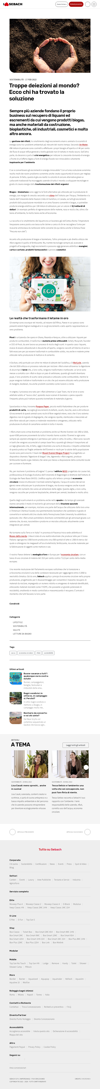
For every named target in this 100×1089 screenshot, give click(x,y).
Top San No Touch (18, 963)
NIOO (64, 471)
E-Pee (12, 919)
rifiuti (38, 653)
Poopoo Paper (42, 406)
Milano (21, 994)
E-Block (66, 904)
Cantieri (13, 879)
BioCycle (77, 362)
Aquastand (33, 979)
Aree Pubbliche (44, 879)
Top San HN (34, 963)
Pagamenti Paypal (17, 1047)
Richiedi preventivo (76, 4)
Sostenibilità (20, 626)
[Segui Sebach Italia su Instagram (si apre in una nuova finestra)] (16, 1059)
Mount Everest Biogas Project (56, 453)
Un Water (83, 144)
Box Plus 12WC (16, 942)
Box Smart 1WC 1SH (56, 939)
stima (51, 195)
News (52, 864)
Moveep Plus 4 (16, 904)
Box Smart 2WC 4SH (44, 932)
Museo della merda (18, 536)
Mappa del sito (16, 1034)
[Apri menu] (94, 4)
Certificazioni (40, 864)
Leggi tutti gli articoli (75, 745)
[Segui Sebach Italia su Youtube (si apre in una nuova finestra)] (22, 1059)
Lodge (45, 963)
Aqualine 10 (15, 982)
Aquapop (45, 979)
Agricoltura (14, 883)
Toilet (73, 963)
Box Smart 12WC (50, 935)
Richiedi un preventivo (53, 1007)
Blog (12, 867)
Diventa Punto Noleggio (20, 1019)
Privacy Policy (34, 1047)
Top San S (30, 919)
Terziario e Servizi (61, 879)
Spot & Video (80, 864)
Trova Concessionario (31, 1007)
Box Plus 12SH (32, 942)
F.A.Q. (69, 1007)
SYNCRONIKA (85, 1079)
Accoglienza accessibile (20, 1031)
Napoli (30, 994)
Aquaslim (79, 979)
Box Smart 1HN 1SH (36, 939)
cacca (13, 653)
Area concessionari (18, 1067)
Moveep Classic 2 (33, 904)
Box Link (46, 942)
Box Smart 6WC (33, 935)
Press (69, 864)
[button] (86, 767)
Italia (47, 994)
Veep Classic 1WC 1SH (60, 907)
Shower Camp (16, 967)
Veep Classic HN (17, 907)
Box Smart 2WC (16, 935)
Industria (76, 879)
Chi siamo (14, 864)
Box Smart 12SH (17, 939)
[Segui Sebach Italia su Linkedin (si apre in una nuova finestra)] (28, 1059)
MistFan (26, 982)
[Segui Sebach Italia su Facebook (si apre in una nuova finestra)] (10, 1059)
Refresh (68, 979)
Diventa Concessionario (44, 1019)
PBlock (28, 967)
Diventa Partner (61, 4)
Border (13, 979)
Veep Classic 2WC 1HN (37, 907)
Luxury (31, 879)
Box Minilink (58, 942)
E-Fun (20, 919)
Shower (83, 963)
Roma (12, 994)
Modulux (77, 904)
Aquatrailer (57, 979)
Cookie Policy (50, 1047)
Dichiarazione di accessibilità (65, 1031)
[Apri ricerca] (87, 4)
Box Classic (15, 932)
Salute (16, 630)
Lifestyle (18, 622)
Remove (55, 963)
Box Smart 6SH (67, 935)
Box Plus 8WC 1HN (77, 939)
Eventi (60, 864)
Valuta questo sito (41, 1031)
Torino (39, 994)
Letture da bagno (22, 633)
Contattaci (14, 1007)
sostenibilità (48, 653)
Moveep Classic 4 (52, 904)
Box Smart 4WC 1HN (65, 932)
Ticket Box (27, 932)
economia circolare (70, 554)
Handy (65, 963)
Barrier (22, 979)
